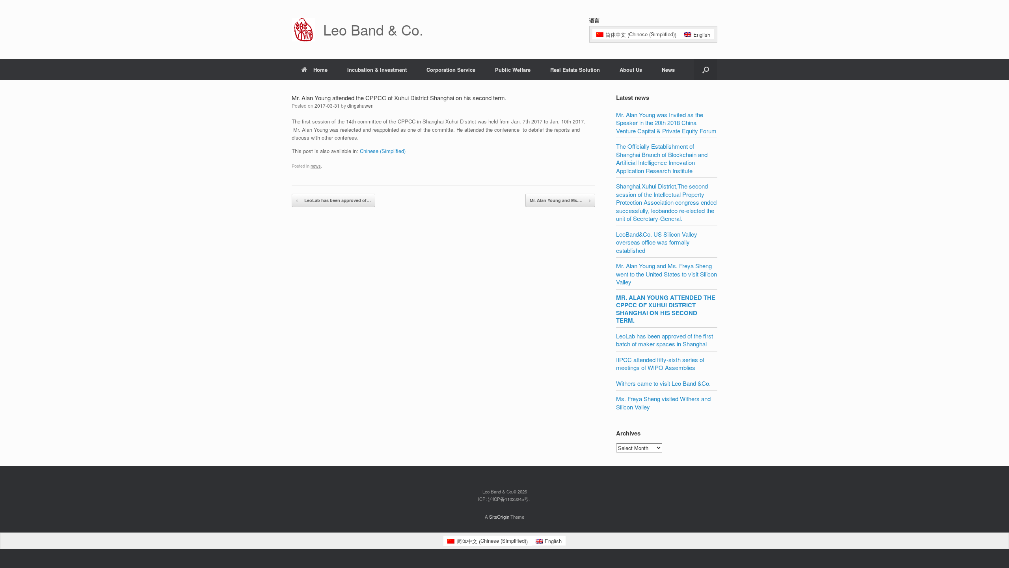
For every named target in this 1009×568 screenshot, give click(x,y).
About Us (631, 69)
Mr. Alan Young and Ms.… (560, 200)
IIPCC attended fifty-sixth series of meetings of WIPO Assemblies (660, 363)
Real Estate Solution (575, 69)
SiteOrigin (499, 517)
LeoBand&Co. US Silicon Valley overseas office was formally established (656, 242)
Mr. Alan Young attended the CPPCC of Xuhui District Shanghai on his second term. (665, 309)
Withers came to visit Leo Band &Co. (663, 383)
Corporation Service (450, 69)
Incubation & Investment (377, 69)
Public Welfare (513, 69)
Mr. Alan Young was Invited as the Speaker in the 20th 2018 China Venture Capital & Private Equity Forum (666, 122)
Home (320, 69)
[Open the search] (705, 69)
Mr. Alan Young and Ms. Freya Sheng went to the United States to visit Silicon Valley (666, 274)
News (668, 69)
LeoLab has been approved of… (333, 200)
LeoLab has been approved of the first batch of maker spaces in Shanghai (664, 340)
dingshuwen (360, 105)
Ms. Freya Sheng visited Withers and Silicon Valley (663, 402)
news (316, 166)
